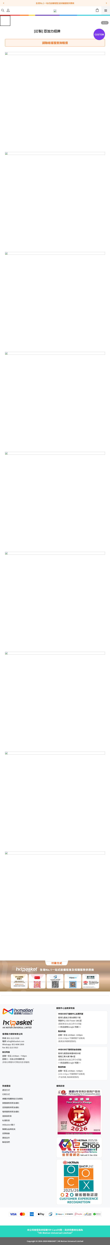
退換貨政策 (7, 1116)
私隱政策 (6, 1120)
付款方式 (6, 1094)
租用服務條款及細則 (10, 1111)
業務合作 (6, 1137)
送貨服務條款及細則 (10, 1107)
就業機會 (6, 1133)
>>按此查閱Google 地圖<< (69, 1026)
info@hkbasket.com (15, 1041)
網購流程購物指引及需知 (12, 1098)
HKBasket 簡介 (8, 1124)
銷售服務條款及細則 (10, 1103)
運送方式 (6, 1090)
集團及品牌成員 (8, 1129)
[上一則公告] (3, 3)
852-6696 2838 (18, 1044)
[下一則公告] (106, 3)
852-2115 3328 (13, 1038)
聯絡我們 (6, 1142)
